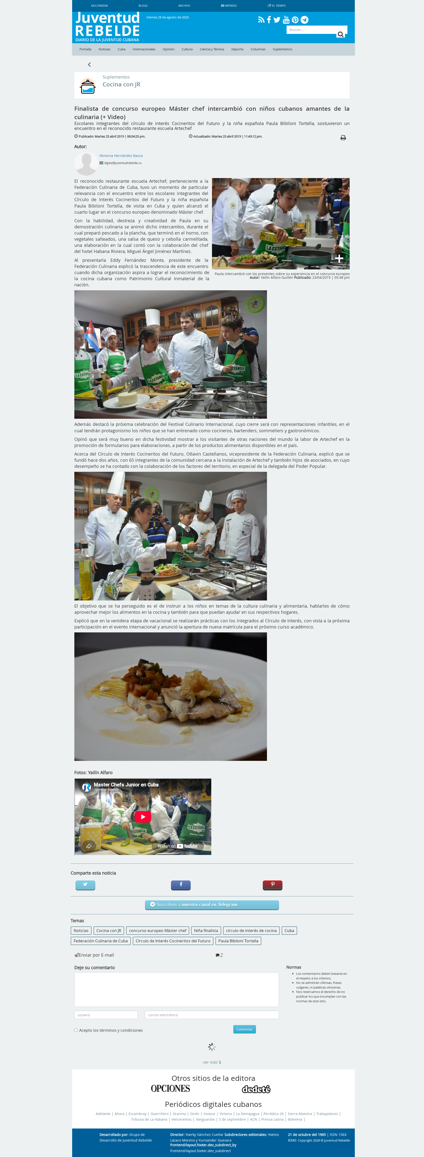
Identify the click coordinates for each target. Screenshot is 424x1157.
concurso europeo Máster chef (157, 930)
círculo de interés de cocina (251, 930)
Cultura (187, 49)
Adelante (103, 1114)
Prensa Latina (272, 1119)
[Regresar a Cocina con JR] (89, 64)
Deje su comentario (94, 967)
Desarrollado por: (114, 1135)
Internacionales (144, 49)
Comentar (245, 1029)
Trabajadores (327, 1114)
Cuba (121, 49)
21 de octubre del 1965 (307, 1135)
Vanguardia (205, 1119)
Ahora (119, 1114)
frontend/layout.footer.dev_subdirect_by (203, 1145)
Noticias (104, 49)
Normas (293, 967)
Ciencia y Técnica (212, 49)
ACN (253, 1119)
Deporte (237, 49)
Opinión (168, 49)
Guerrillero (160, 1114)
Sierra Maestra (300, 1114)
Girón (194, 1114)
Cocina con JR (121, 84)
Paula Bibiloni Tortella (238, 941)
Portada (85, 49)
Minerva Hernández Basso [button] (121, 155)
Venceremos (182, 1119)
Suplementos (282, 49)
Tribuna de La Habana (149, 1119)
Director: (177, 1135)
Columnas (258, 49)
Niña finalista (206, 930)
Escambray (137, 1114)
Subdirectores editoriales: (246, 1135)
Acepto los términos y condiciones (111, 1030)
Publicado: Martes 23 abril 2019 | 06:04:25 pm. (112, 136)
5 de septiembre (232, 1119)
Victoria (226, 1114)
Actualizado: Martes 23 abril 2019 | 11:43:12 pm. (227, 136)
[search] (340, 34)
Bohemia (295, 1119)
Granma (179, 1114)
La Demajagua (247, 1114)
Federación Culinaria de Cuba (101, 941)
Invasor (209, 1114)
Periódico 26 (274, 1114)
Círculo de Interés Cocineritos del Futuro (173, 941)
